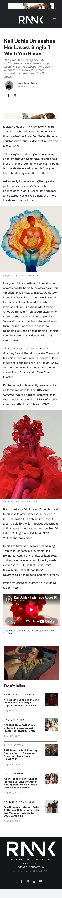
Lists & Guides (15, 773)
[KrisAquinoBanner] (51, 694)
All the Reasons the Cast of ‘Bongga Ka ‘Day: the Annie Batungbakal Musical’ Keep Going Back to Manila (20, 783)
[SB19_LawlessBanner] (51, 744)
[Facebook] (9, 95)
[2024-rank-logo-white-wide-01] (31, 16)
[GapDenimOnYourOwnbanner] (51, 801)
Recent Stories (38, 630)
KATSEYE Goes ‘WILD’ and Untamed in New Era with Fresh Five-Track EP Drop (19, 727)
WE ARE (22, 867)
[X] (15, 95)
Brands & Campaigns (19, 694)
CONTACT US (36, 867)
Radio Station (22, 630)
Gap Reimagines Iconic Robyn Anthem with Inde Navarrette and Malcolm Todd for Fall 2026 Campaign (22, 811)
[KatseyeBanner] (51, 719)
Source (50, 630)
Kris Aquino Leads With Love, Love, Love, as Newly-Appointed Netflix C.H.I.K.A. (22, 702)
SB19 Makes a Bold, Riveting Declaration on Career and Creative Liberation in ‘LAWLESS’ (21, 755)
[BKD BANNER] (51, 773)
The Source (9, 633)
